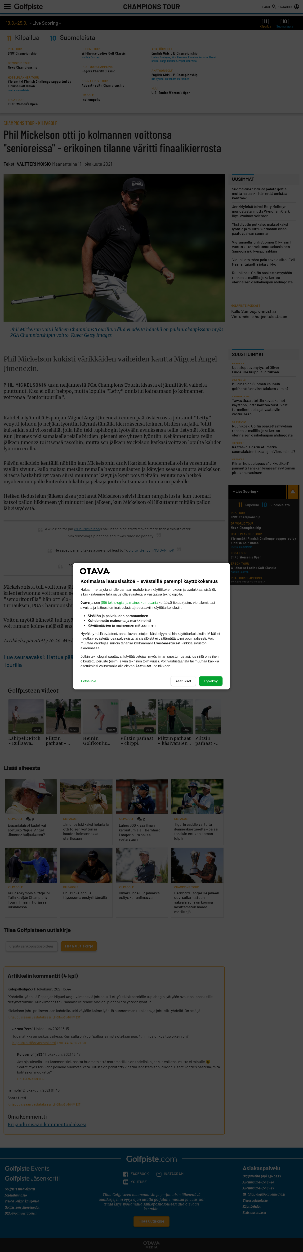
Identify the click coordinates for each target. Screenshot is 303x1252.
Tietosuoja (88, 681)
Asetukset (183, 681)
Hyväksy (211, 681)
